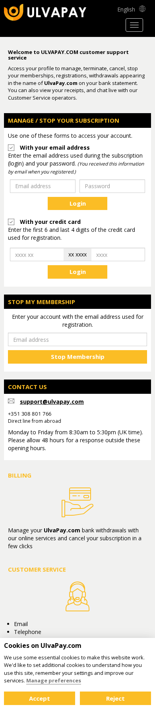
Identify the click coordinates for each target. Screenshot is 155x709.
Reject (115, 698)
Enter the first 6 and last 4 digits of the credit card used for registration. (71, 233)
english (126, 9)
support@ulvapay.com (52, 401)
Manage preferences (53, 680)
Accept (39, 698)
